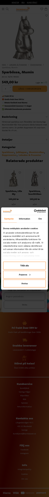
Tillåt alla (24, 265)
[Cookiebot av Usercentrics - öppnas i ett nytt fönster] (34, 211)
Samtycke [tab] (9, 219)
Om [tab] (40, 219)
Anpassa (23, 274)
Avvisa (24, 283)
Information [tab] (24, 219)
